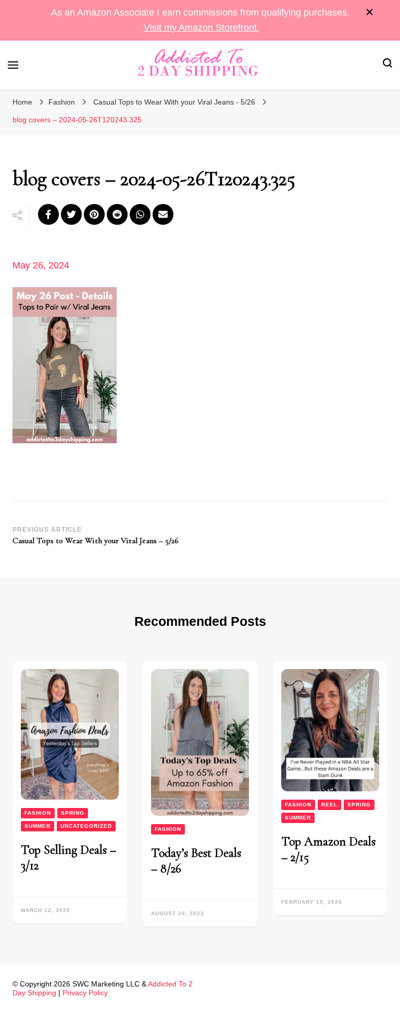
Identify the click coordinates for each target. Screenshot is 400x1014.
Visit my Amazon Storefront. (201, 27)
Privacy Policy (85, 993)
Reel (329, 804)
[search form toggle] (387, 64)
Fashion (61, 102)
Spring (72, 813)
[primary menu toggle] (13, 65)
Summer (37, 826)
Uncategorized (86, 826)
